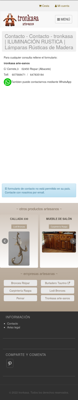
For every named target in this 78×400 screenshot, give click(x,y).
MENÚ (64, 20)
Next (73, 241)
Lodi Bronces (57, 290)
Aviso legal (13, 327)
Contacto (12, 323)
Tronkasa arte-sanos (57, 298)
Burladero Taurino (56, 283)
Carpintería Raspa (20, 290)
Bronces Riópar (20, 283)
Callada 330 (19, 219)
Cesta (45, 6)
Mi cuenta (63, 6)
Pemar (20, 298)
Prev (5, 241)
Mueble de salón (59, 219)
